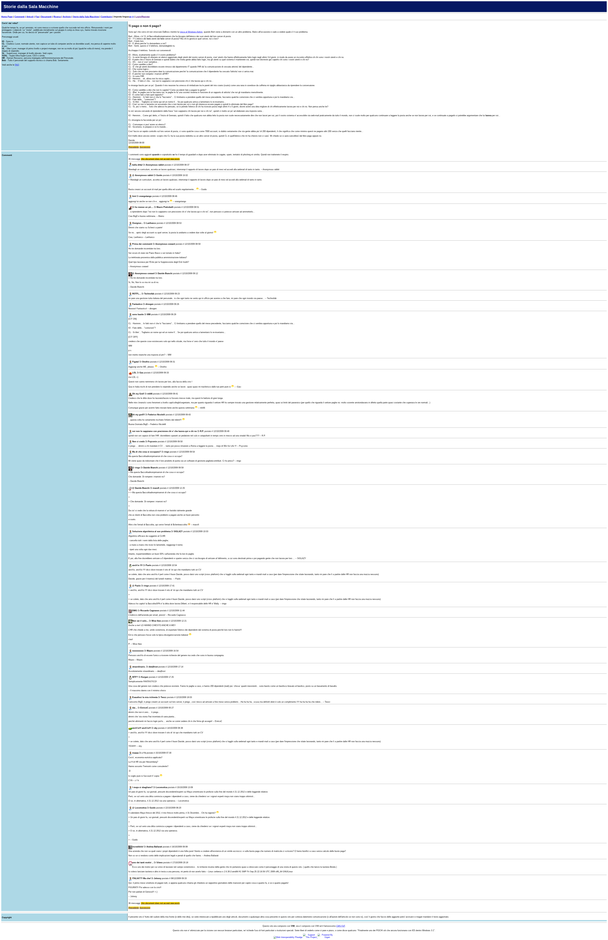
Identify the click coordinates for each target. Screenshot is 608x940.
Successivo (144, 147)
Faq (37, 17)
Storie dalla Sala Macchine (86, 17)
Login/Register (142, 17)
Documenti (46, 17)
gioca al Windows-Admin (191, 32)
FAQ (17, 65)
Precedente (133, 147)
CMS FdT (340, 926)
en (130, 17)
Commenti (19, 17)
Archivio (67, 17)
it (132, 17)
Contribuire (106, 17)
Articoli (30, 17)
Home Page (7, 17)
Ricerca (57, 17)
